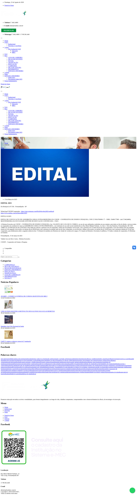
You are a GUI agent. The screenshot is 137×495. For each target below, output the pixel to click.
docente (117, 367)
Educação (15, 51)
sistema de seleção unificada (66, 360)
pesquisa (109, 372)
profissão (32, 365)
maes (69, 372)
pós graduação (102, 372)
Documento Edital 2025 (15, 79)
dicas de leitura (57, 365)
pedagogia (83, 359)
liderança (50, 369)
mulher (6, 370)
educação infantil (39, 367)
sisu (75, 360)
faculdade (14, 365)
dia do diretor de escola (78, 367)
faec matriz (31, 364)
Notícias (6, 419)
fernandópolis (16, 362)
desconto (61, 364)
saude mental (74, 362)
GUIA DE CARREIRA (15, 57)
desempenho (100, 369)
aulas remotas (109, 365)
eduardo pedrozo (50, 359)
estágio (10, 365)
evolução (43, 370)
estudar (6, 362)
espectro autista (59, 372)
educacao (81, 370)
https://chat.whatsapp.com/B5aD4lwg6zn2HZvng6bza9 (37, 211)
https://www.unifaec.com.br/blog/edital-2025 (14, 213)
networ (25, 362)
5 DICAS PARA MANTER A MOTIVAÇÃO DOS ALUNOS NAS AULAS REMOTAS (28, 311)
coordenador (31, 370)
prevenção (115, 359)
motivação (102, 365)
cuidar (80, 362)
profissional (9, 367)
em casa (115, 365)
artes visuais (55, 367)
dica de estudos (108, 364)
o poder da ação (40, 359)
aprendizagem (84, 369)
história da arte (63, 367)
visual (76, 364)
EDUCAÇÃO (12, 64)
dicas (21, 362)
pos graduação (104, 360)
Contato (6, 72)
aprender (94, 369)
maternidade (89, 372)
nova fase (58, 370)
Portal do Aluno (9, 5)
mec (43, 360)
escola (17, 370)
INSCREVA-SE (9, 30)
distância (12, 359)
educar (34, 374)
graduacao (52, 370)
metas (45, 369)
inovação (75, 365)
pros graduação (81, 372)
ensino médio (124, 367)
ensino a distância (32, 362)
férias (47, 370)
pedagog (26, 369)
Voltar (2, 148)
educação (17, 359)
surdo (37, 360)
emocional (102, 362)
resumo (32, 367)
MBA (13, 52)
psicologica (67, 362)
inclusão (45, 372)
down (8, 360)
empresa (41, 369)
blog (6, 372)
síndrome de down (21, 360)
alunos (9, 372)
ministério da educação (51, 360)
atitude (78, 369)
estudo (73, 372)
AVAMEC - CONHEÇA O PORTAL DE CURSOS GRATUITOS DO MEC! (24, 296)
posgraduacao (103, 370)
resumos (18, 364)
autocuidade (11, 370)
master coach (58, 359)
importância (32, 369)
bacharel (71, 370)
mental (57, 362)
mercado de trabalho (23, 365)
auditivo (72, 364)
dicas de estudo (27, 374)
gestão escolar (100, 367)
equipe (61, 369)
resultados (73, 369)
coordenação (111, 367)
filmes (37, 369)
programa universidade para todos (86, 360)
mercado (3, 359)
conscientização (38, 372)
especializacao (88, 370)
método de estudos (89, 364)
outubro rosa (108, 369)
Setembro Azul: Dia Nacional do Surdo (12, 326)
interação (124, 365)
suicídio (109, 359)
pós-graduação (47, 362)
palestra (33, 359)
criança (50, 372)
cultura (69, 367)
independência (45, 365)
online (119, 365)
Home (6, 41)
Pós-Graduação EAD (14, 49)
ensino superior (12, 369)
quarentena (8, 364)
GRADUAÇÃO (13, 62)
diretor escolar (23, 370)
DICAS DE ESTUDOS (15, 59)
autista (24, 372)
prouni (98, 360)
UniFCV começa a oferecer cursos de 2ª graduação (16, 341)
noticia (10, 362)
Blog (5, 56)
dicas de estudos (94, 365)
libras (40, 360)
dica (96, 364)
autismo (20, 372)
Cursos (6, 47)
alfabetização (48, 367)
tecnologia (81, 365)
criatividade (100, 364)
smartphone (14, 372)
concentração (24, 364)
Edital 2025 (11, 77)
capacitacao (95, 370)
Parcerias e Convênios (14, 46)
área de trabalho (116, 372)
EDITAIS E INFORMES (15, 71)
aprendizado (5, 374)
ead (30, 359)
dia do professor (25, 367)
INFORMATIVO (13, 69)
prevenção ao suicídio (124, 359)
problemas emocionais (92, 362)
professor (17, 367)
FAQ (5, 54)
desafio (84, 362)
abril (33, 372)
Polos (6, 74)
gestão (106, 367)
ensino (8, 359)
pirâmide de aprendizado (16, 374)
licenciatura (20, 369)
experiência (38, 365)
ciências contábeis (91, 359)
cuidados (61, 362)
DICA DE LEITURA (14, 67)
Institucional (11, 44)
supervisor (38, 370)
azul (53, 372)
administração (76, 359)
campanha (67, 364)
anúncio (37, 364)
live (14, 367)
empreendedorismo (67, 365)
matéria (14, 364)
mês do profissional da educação (49, 364)
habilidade (116, 364)
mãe (67, 372)
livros (51, 365)
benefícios (40, 362)
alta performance (67, 359)
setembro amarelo (102, 359)
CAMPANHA (12, 66)
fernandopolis (65, 370)
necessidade (66, 369)
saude (53, 362)
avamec (76, 370)
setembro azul (31, 360)
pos (76, 372)
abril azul (29, 372)
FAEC (6, 42)
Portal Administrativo (10, 81)
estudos (27, 359)
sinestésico (81, 364)
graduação (13, 360)
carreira (22, 359)
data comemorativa (90, 367)
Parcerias (7, 410)
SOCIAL (11, 61)
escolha (111, 360)
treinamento (56, 369)
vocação (95, 372)
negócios (87, 365)
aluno (90, 369)
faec (6, 360)
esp (65, 372)
